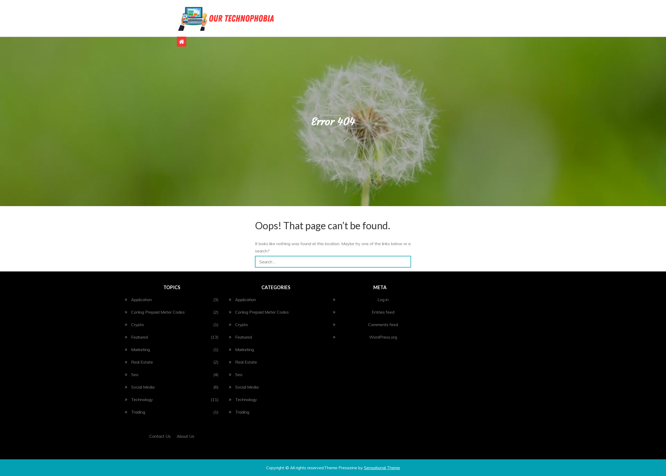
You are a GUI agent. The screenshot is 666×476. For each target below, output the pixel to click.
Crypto (137, 324)
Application (141, 299)
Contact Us (160, 436)
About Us (185, 436)
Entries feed (383, 312)
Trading (138, 412)
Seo (134, 374)
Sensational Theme (382, 467)
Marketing (140, 349)
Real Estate (142, 362)
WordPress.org (383, 337)
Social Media (143, 387)
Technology (142, 399)
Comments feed (383, 324)
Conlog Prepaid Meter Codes (158, 312)
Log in (383, 299)
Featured (139, 337)
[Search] (405, 262)
